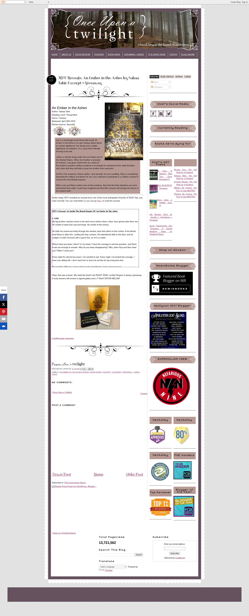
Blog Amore (188, 55)
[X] (3, 304)
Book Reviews (82, 55)
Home (55, 55)
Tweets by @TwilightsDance (64, 533)
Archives (179, 77)
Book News (114, 55)
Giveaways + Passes (134, 55)
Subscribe (154, 77)
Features (99, 55)
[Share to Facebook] (89, 369)
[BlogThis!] (84, 369)
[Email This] (81, 369)
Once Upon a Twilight (62, 392)
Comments (158, 87)
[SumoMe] (3, 326)
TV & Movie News (157, 55)
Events (173, 55)
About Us (66, 55)
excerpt (107, 372)
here (99, 201)
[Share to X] (86, 369)
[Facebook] (3, 297)
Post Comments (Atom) (75, 482)
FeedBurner (180, 558)
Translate (108, 570)
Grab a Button (167, 77)
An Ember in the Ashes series (74, 372)
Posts (155, 82)
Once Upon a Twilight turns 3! (164, 203)
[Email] (3, 318)
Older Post (134, 474)
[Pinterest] (3, 311)
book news (95, 372)
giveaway (116, 372)
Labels (187, 77)
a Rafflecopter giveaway (63, 338)
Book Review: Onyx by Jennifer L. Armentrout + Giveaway (160, 217)
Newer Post (61, 474)
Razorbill (127, 372)
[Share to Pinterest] (92, 369)
